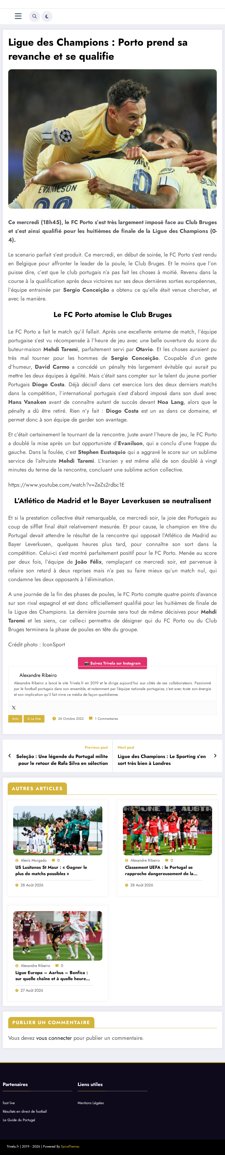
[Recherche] (34, 16)
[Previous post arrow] (9, 756)
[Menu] (18, 16)
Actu (15, 718)
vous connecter (54, 1038)
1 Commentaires (106, 718)
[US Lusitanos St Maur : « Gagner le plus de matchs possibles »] (57, 830)
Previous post (96, 747)
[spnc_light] (46, 16)
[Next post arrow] (215, 756)
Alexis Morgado (34, 860)
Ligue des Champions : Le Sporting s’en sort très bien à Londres (162, 760)
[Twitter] (13, 708)
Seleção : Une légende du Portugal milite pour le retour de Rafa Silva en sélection (62, 760)
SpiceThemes (70, 1146)
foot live (9, 1103)
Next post (126, 747)
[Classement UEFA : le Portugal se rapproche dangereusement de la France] (167, 830)
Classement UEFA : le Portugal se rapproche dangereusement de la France (159, 870)
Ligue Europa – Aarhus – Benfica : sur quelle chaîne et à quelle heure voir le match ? (51, 976)
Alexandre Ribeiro (145, 860)
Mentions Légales (91, 1103)
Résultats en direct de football (25, 1111)
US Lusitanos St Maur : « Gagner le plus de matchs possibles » (51, 870)
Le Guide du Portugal (19, 1120)
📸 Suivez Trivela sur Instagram (112, 663)
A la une (34, 718)
